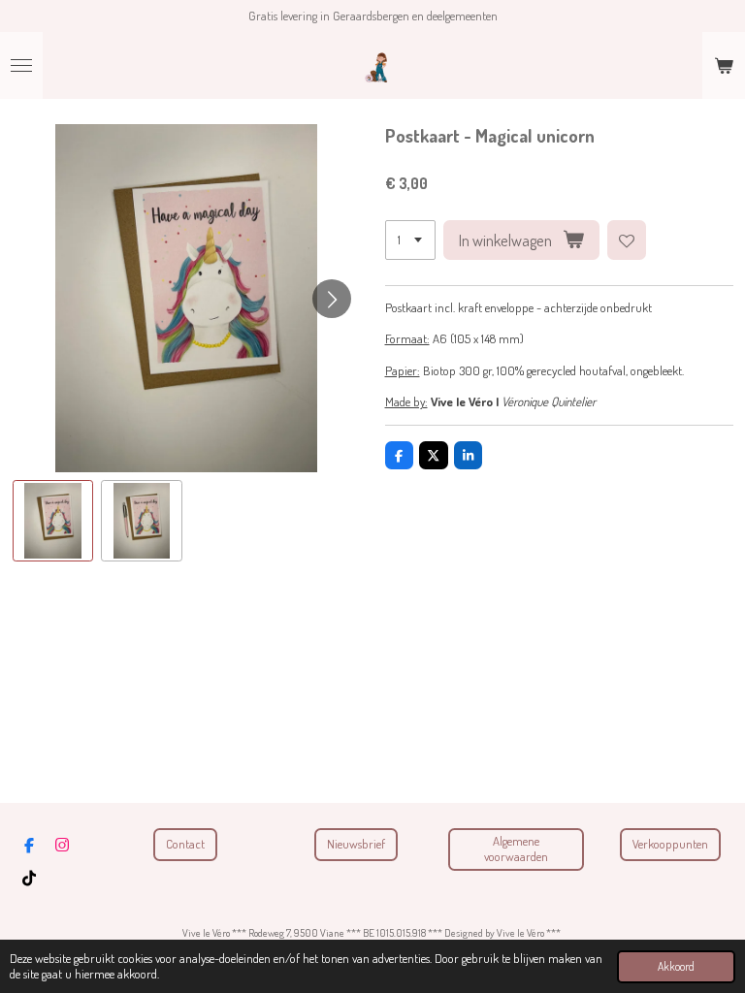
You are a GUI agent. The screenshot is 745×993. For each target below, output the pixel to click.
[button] (53, 520)
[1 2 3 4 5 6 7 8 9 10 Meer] (410, 240)
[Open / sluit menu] (21, 66)
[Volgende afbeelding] (331, 298)
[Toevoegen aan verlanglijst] (627, 240)
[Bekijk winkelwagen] (723, 66)
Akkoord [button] (676, 966)
